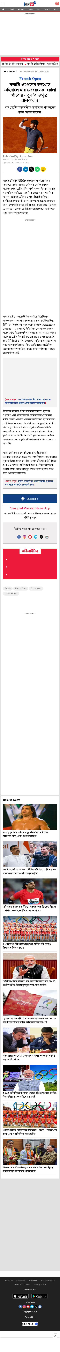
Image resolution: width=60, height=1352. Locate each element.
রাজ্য (31, 9)
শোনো (11, 9)
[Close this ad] (55, 1336)
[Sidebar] (2, 3)
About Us (9, 1281)
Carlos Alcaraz (11, 593)
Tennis (8, 588)
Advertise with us (48, 1281)
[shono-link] (57, 4)
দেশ (38, 9)
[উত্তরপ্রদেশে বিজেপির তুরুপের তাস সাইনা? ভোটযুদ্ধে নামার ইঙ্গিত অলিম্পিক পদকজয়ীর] (30, 1152)
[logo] (30, 4)
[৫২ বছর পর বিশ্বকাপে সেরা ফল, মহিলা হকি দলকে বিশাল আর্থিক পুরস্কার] (30, 929)
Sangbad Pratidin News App (30, 508)
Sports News (36, 588)
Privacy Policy (40, 1284)
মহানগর (21, 9)
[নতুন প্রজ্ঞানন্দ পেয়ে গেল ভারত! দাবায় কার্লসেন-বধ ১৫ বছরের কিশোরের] (30, 1040)
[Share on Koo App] (43, 171)
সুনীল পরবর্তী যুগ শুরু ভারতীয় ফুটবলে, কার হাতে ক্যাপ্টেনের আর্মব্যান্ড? (29, 483)
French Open (20, 588)
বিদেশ (47, 9)
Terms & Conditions (22, 1284)
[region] (30, 35)
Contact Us (20, 1281)
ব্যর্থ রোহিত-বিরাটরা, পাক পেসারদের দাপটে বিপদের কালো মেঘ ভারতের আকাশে (28, 401)
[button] (19, 169)
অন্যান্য (12, 71)
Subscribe (33, 1281)
